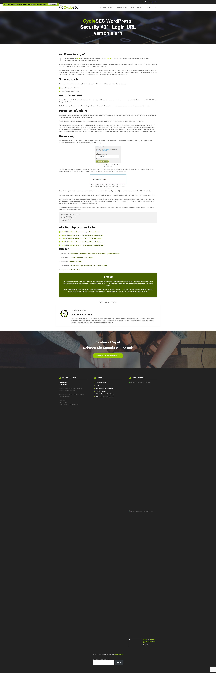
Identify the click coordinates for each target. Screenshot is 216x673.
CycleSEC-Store (122, 7)
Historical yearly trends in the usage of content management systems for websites (95, 253)
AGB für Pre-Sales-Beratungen (105, 397)
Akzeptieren (53, 4)
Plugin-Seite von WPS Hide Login (70, 270)
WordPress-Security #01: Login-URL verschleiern (83, 232)
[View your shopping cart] (155, 7)
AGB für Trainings (101, 391)
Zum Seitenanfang (101, 382)
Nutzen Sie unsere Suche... (100, 659)
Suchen (119, 662)
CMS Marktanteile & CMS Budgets (83, 258)
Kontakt (149, 7)
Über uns (139, 7)
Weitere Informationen (41, 4)
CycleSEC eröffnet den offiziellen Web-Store (149, 641)
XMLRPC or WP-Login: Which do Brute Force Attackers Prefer (88, 266)
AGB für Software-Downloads (105, 394)
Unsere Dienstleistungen (105, 7)
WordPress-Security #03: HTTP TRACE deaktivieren (84, 238)
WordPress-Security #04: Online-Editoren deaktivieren (85, 242)
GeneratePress (118, 654)
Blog (132, 7)
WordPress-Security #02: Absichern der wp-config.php (85, 235)
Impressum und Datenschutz (104, 388)
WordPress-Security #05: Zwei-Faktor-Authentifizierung (86, 245)
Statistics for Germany (75, 262)
